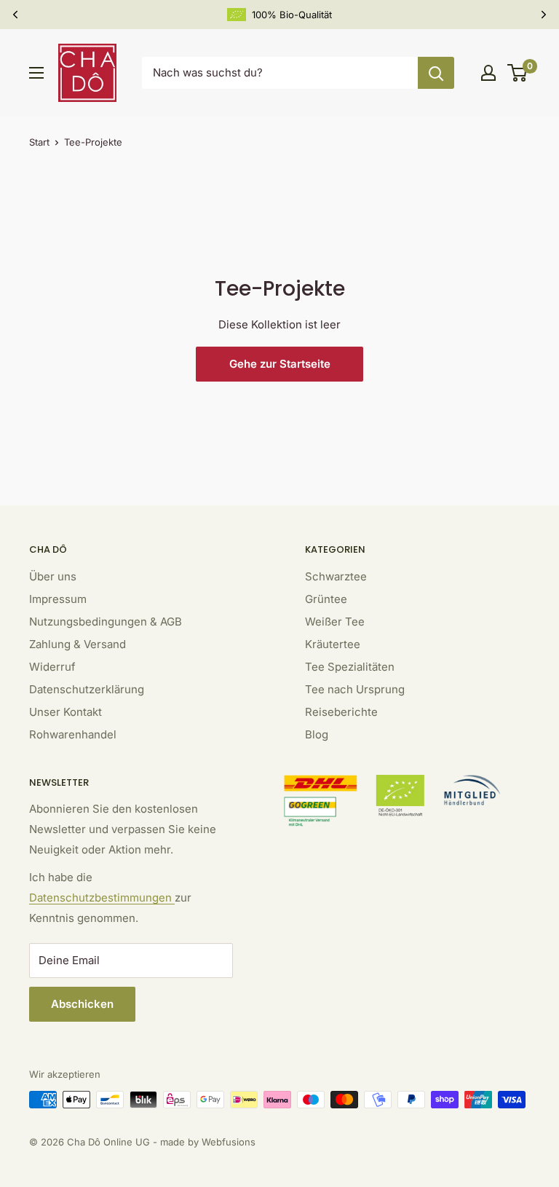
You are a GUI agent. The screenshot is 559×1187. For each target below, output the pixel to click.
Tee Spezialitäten (350, 667)
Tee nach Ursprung (355, 689)
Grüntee (326, 599)
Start (39, 142)
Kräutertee (332, 644)
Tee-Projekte (93, 142)
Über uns (52, 576)
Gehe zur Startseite (279, 364)
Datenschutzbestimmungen (102, 897)
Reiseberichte (341, 712)
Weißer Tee (335, 621)
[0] (518, 73)
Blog (316, 734)
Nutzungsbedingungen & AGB (105, 621)
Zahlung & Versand (77, 644)
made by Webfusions (207, 1142)
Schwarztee (336, 576)
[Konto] (488, 73)
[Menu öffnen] (36, 73)
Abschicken (82, 1004)
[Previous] (15, 15)
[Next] (544, 15)
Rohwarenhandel (72, 734)
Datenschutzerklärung (86, 689)
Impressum (58, 599)
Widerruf (52, 667)
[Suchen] (436, 73)
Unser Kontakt (65, 712)
